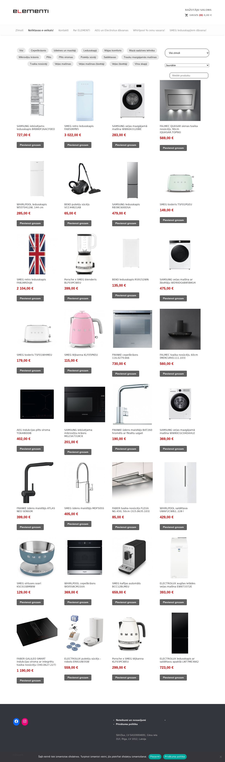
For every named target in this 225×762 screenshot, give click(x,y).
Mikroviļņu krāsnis (29, 57)
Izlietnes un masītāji (65, 50)
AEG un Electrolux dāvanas (111, 30)
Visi (21, 50)
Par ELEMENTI (81, 30)
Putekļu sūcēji (88, 57)
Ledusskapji (90, 50)
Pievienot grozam (30, 145)
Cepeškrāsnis (38, 50)
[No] (220, 756)
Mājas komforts (112, 50)
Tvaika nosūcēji (38, 63)
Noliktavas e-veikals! (41, 30)
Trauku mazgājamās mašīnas (140, 57)
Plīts (48, 57)
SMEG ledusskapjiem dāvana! (188, 30)
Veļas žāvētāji (119, 63)
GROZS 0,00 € (200, 15)
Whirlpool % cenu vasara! (149, 30)
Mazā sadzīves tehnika (142, 50)
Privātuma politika (175, 756)
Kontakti (64, 30)
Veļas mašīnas (63, 63)
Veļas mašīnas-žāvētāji (91, 63)
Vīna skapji (141, 63)
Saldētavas (110, 57)
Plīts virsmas (66, 57)
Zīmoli (19, 30)
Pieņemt (155, 756)
